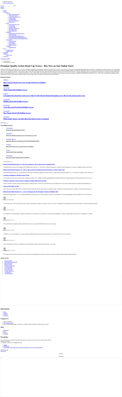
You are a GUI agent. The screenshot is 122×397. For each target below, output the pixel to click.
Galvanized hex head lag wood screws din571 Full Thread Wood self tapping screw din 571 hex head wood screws (44, 96)
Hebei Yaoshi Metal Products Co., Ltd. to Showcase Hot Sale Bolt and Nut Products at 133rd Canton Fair (34, 170)
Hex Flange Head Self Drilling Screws (17, 37)
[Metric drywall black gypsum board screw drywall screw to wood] (9, 133)
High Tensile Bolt (38, 347)
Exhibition (5, 52)
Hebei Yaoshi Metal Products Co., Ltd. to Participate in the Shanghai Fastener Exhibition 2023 (30, 191)
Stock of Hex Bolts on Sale (11, 186)
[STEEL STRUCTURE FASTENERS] (8, 150)
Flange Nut (20, 347)
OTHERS (8, 46)
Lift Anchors (12, 42)
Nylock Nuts (12, 25)
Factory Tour (9, 55)
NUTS (7, 23)
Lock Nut (32, 347)
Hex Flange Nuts (13, 29)
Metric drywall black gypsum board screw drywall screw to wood (21, 135)
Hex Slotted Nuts (13, 31)
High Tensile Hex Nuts (14, 24)
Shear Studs (11, 22)
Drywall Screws (12, 34)
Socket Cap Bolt (8, 264)
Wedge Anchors (12, 41)
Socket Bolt (26, 347)
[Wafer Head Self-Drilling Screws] (6, 88)
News (4, 48)
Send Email (3, 351)
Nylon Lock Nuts (8, 269)
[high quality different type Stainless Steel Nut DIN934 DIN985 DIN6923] (11, 139)
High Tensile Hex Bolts (14, 14)
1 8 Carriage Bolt (8, 267)
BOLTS (8, 13)
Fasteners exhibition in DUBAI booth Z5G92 (16, 175)
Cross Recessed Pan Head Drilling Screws (18, 38)
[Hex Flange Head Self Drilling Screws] (6, 111)
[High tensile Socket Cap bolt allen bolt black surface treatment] (6, 117)
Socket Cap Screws (13, 15)
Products (5, 11)
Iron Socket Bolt (8, 260)
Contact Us (5, 56)
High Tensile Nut (14, 347)
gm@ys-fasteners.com (8, 323)
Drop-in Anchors (13, 45)
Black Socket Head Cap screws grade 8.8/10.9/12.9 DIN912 (24, 82)
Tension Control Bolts (14, 20)
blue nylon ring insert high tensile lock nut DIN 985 (18, 157)
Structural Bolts (12, 19)
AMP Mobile (6, 346)
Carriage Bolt (6, 347)
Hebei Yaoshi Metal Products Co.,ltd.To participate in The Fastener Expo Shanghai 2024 (29, 164)
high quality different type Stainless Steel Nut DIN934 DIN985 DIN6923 (22, 141)
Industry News (9, 51)
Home (4, 10)
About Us (5, 53)
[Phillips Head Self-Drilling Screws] (6, 99)
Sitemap (5, 345)
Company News (9, 50)
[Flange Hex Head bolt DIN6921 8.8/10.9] (9, 128)
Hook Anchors (12, 43)
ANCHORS (9, 39)
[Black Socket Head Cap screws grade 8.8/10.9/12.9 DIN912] (5, 80)
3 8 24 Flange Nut (8, 268)
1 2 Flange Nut (7, 272)
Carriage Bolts (12, 18)
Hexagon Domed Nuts (14, 28)
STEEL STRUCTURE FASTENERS (14, 152)
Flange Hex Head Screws (14, 17)
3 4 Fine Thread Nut (9, 271)
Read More (6, 85)
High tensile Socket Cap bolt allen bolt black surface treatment (26, 119)
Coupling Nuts (12, 27)
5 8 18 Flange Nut (8, 273)
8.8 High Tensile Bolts (9, 265)
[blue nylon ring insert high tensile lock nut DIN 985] (9, 155)
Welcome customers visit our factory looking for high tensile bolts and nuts (24, 181)
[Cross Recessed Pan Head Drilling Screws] (6, 105)
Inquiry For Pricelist (5, 341)
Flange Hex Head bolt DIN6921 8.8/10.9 (15, 130)
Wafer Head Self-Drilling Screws (16, 36)
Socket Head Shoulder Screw (11, 262)
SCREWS (8, 32)
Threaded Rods (12, 47)
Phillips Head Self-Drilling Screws (16, 33)
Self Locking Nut (8, 263)
